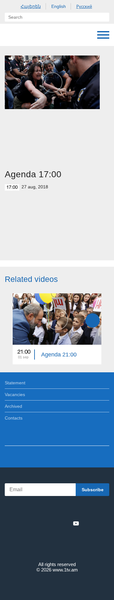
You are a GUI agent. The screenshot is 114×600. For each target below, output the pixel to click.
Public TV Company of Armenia (11, 35)
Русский (84, 6)
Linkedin (55, 523)
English (58, 6)
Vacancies (15, 394)
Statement (15, 382)
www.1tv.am (65, 569)
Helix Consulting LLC (57, 584)
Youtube (76, 523)
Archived (13, 406)
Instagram (65, 523)
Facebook (35, 523)
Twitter (44, 523)
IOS (39, 509)
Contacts (13, 418)
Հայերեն (31, 6)
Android (75, 509)
